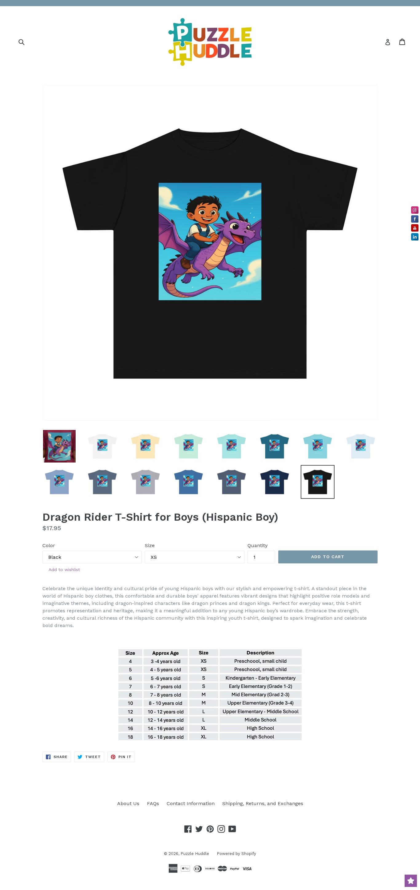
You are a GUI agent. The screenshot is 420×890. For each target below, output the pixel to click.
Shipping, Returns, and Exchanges (262, 803)
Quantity (257, 545)
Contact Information (191, 803)
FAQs (153, 803)
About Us (128, 803)
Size (150, 545)
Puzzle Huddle (194, 853)
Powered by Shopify (236, 853)
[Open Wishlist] (411, 881)
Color (48, 545)
